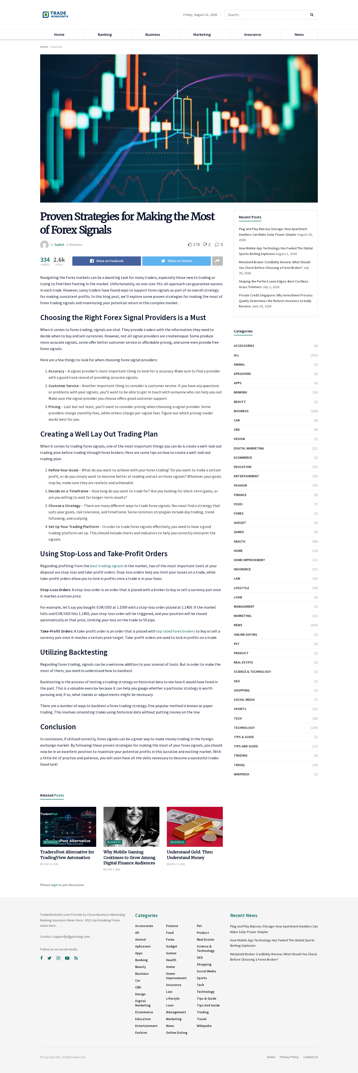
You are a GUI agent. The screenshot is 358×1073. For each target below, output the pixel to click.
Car (237, 420)
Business (152, 34)
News (299, 34)
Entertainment (246, 476)
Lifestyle (241, 588)
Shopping (242, 690)
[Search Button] (313, 15)
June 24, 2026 (50, 864)
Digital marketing (249, 448)
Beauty (239, 402)
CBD (237, 429)
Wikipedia (241, 774)
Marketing (202, 34)
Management (244, 606)
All (236, 355)
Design (239, 439)
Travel (239, 765)
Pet (237, 644)
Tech (238, 718)
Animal (239, 364)
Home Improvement (249, 560)
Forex (239, 513)
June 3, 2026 (113, 869)
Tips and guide (246, 746)
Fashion (240, 485)
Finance (240, 495)
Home (59, 34)
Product (241, 653)
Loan (238, 597)
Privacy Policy (289, 1057)
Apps (238, 383)
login (54, 885)
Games (239, 532)
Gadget (240, 522)
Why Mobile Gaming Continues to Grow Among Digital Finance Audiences (129, 857)
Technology (244, 727)
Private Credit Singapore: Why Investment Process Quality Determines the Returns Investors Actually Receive (276, 300)
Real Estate (243, 662)
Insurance (252, 34)
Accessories (244, 345)
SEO (237, 681)
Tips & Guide (244, 737)
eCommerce (243, 457)
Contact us (310, 1057)
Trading (240, 755)
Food (238, 504)
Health (239, 541)
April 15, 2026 (177, 864)
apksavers (242, 373)
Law (237, 578)
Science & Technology (252, 671)
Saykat (59, 245)
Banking (105, 34)
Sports (240, 709)
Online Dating (245, 634)
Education (242, 467)
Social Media (244, 699)
